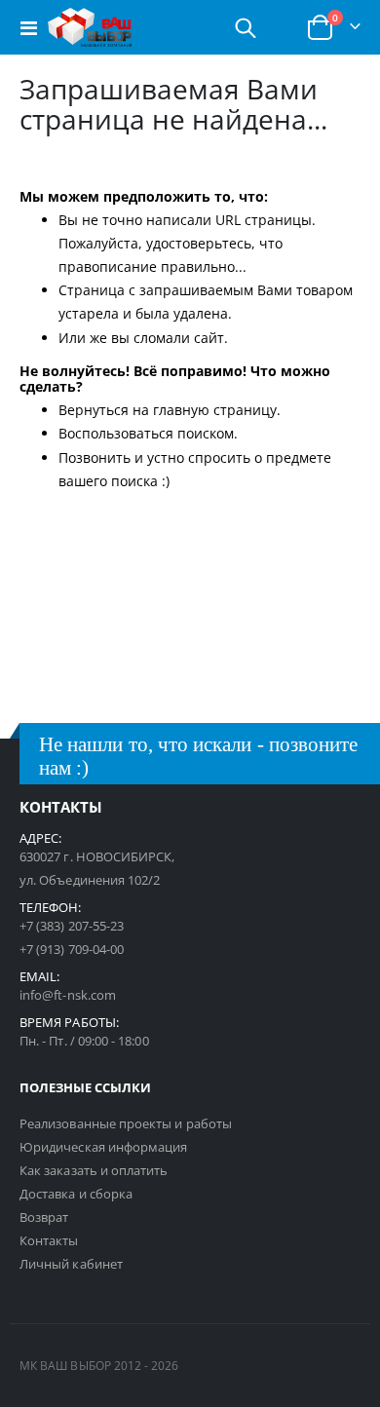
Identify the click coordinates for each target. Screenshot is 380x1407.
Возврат (43, 1217)
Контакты (49, 1240)
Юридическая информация (103, 1147)
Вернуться (93, 409)
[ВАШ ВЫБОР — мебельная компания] (90, 27)
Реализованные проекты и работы (125, 1123)
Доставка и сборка (76, 1193)
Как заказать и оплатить (94, 1170)
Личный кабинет (71, 1264)
